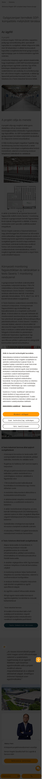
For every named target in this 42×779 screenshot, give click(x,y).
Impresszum (26, 406)
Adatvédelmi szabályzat (11, 406)
